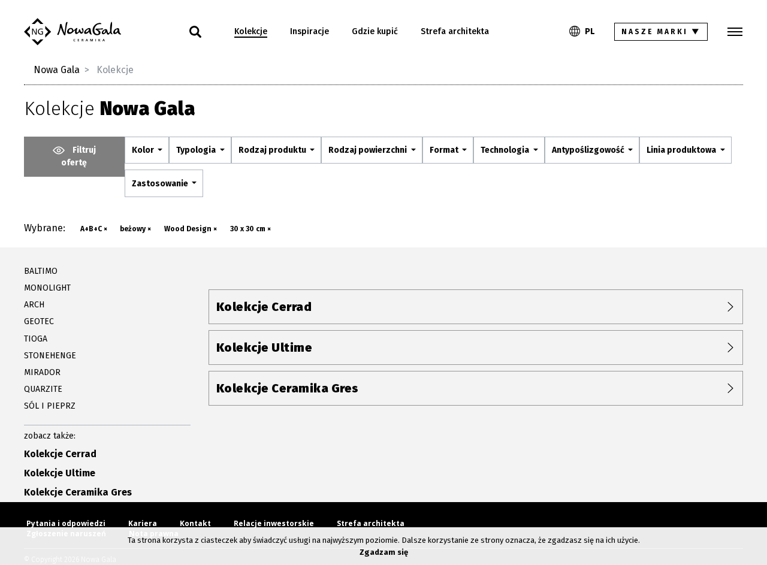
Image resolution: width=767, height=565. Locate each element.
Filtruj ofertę (78, 156)
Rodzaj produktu (273, 150)
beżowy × (135, 229)
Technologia (506, 150)
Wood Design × (190, 229)
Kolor (144, 150)
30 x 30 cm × (250, 229)
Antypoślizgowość (589, 150)
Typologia (197, 150)
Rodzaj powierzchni (368, 150)
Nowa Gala (57, 69)
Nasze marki (661, 32)
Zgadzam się (384, 552)
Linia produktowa (682, 150)
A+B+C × (93, 229)
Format (445, 150)
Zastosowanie (161, 184)
